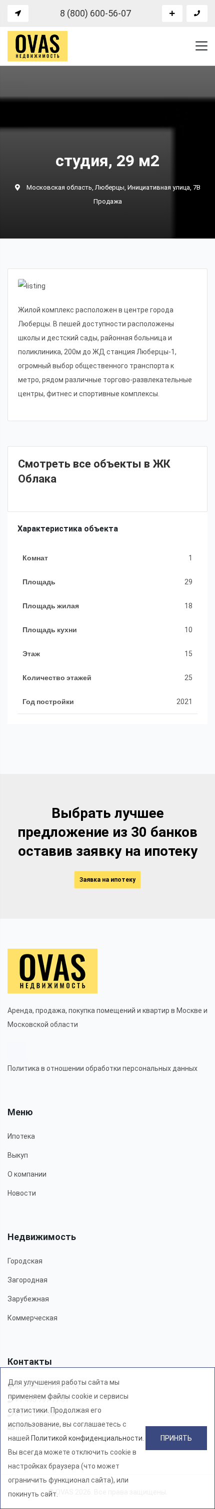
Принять (176, 1438)
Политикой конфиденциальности (86, 1438)
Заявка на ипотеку (108, 879)
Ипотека (21, 1136)
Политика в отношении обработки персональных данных (103, 1068)
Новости (22, 1193)
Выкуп (18, 1155)
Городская (25, 1261)
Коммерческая (33, 1318)
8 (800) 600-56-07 (95, 13)
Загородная (28, 1280)
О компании (27, 1174)
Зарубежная (28, 1299)
